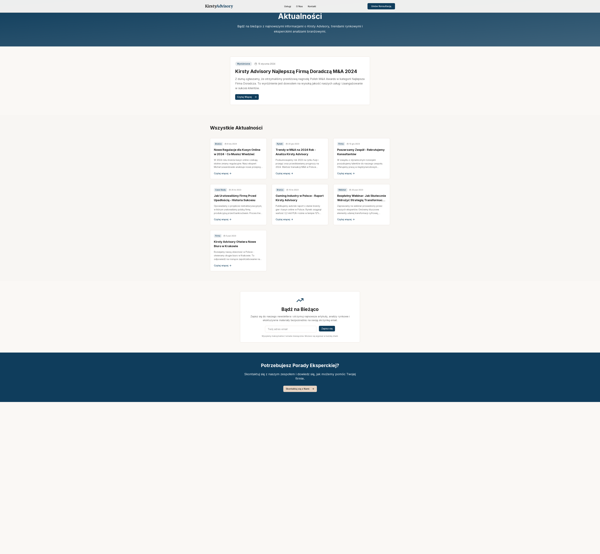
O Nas (299, 6)
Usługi (287, 6)
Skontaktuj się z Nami (297, 388)
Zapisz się (326, 328)
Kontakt (312, 6)
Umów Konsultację (381, 6)
